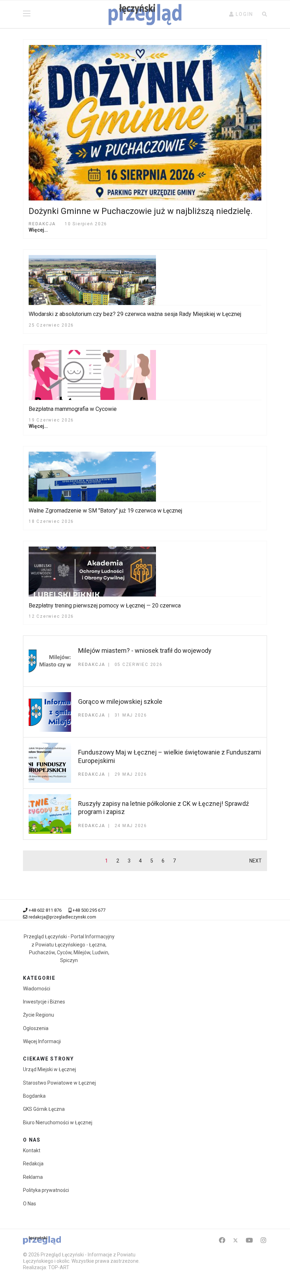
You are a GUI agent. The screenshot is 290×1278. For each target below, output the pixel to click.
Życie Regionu (38, 1015)
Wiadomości (36, 988)
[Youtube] (249, 1240)
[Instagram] (263, 1240)
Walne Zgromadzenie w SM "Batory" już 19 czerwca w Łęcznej (105, 510)
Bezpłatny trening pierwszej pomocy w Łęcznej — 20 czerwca (105, 605)
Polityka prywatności (46, 1190)
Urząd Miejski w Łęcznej (49, 1069)
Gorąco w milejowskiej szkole (120, 701)
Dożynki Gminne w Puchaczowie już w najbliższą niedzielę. (141, 211)
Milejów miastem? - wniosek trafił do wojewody (144, 650)
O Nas (29, 1203)
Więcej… (38, 230)
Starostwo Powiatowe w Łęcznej (59, 1083)
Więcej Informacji (42, 1041)
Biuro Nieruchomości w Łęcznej (57, 1122)
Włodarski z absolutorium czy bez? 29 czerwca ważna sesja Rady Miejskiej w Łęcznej (135, 314)
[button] (241, 14)
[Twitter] (235, 1240)
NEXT (255, 861)
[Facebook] (222, 1240)
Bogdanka (34, 1096)
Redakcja (33, 1163)
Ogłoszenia (35, 1028)
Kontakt (31, 1150)
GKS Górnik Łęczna (44, 1109)
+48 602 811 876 (45, 910)
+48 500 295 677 (88, 910)
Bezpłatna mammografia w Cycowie (73, 409)
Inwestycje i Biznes (44, 1002)
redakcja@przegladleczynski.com (62, 917)
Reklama (33, 1177)
